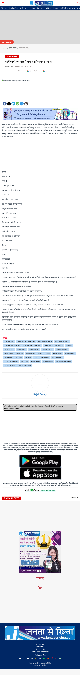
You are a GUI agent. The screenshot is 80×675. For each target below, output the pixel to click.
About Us (40, 644)
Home (4, 48)
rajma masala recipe (45, 341)
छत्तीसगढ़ (23, 8)
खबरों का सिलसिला (57, 353)
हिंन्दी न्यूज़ (40, 353)
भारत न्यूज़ (48, 353)
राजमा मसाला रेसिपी (21, 349)
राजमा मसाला (69, 345)
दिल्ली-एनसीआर (14, 8)
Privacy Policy (40, 649)
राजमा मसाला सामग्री (9, 349)
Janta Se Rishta (57, 357)
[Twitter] (9, 103)
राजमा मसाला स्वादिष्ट (34, 349)
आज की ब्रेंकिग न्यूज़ (69, 353)
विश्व (33, 8)
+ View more (74, 497)
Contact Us (40, 647)
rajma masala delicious (12, 345)
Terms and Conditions (40, 652)
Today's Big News (9, 365)
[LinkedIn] (13, 103)
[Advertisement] (40, 24)
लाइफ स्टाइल (71, 8)
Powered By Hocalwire (40, 665)
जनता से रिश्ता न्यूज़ (8, 353)
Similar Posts (11, 498)
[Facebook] (5, 103)
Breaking (6, 42)
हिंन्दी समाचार (28, 357)
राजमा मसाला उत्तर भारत (47, 349)
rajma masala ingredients (26, 341)
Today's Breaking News (63, 361)
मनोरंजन (48, 8)
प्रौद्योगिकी (62, 8)
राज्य (28, 8)
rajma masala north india (32, 345)
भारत (6, 8)
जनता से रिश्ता (19, 353)
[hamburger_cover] (3, 2)
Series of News (48, 361)
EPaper (55, 8)
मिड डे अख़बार (19, 357)
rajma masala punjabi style (53, 345)
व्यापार (42, 8)
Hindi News (24, 361)
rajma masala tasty (61, 341)
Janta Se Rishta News (41, 357)
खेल (37, 8)
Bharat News (35, 361)
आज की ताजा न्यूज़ (30, 353)
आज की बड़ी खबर (8, 357)
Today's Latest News (11, 361)
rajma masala (9, 341)
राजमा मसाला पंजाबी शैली (61, 349)
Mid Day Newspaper (25, 365)
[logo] (41, 3)
